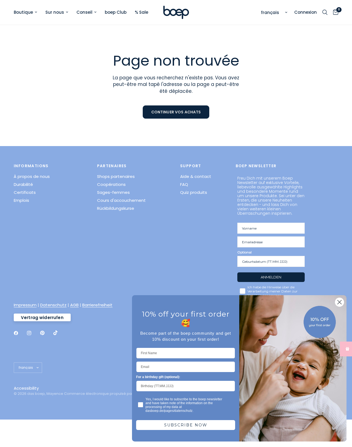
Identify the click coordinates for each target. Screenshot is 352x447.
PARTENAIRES (112, 166)
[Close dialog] (339, 302)
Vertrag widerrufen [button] (42, 317)
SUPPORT (190, 166)
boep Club (116, 12)
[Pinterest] (46, 333)
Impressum (25, 305)
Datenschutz (53, 305)
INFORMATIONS (31, 166)
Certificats (25, 192)
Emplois (21, 200)
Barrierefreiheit (97, 305)
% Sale (141, 12)
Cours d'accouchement (121, 200)
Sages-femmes (113, 192)
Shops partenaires (116, 176)
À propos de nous (32, 176)
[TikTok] (59, 333)
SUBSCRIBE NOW (185, 425)
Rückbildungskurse (115, 208)
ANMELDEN (271, 277)
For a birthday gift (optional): (158, 377)
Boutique (23, 12)
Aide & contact (195, 176)
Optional (244, 252)
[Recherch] (325, 12)
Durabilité (23, 184)
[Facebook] (20, 333)
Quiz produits (193, 192)
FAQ (184, 184)
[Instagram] (33, 333)
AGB (74, 305)
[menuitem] (27, 12)
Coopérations (111, 184)
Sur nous (54, 12)
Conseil (84, 12)
